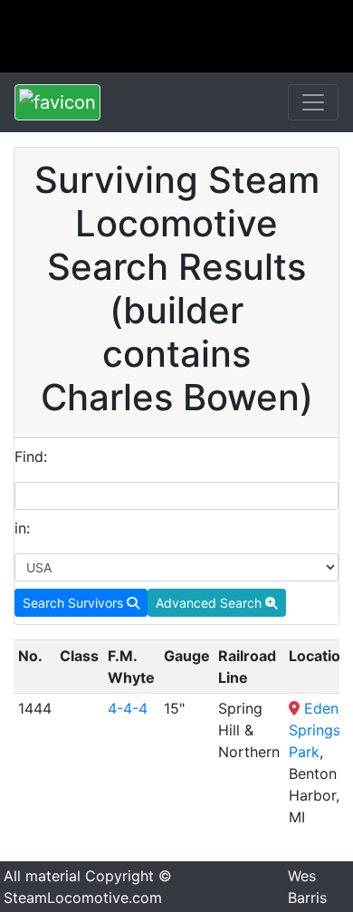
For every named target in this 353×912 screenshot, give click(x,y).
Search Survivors (75, 602)
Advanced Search (210, 602)
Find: (30, 456)
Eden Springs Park (314, 730)
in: (22, 528)
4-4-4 (128, 708)
